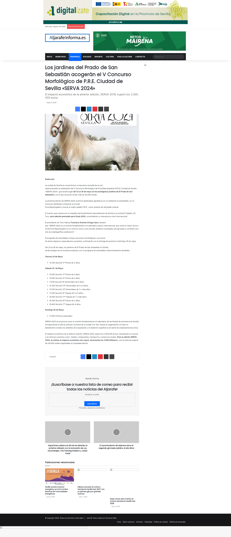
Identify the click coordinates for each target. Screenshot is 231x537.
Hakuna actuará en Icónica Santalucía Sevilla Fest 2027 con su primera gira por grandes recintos (91, 490)
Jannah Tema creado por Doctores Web (101, 518)
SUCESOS (87, 57)
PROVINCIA (75, 57)
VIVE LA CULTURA (124, 57)
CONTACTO (140, 57)
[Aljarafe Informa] (67, 38)
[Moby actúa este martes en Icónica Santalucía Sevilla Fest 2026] (124, 482)
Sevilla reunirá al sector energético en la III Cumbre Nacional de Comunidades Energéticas (56, 490)
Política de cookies (161, 522)
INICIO (49, 57)
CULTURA (110, 57)
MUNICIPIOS (60, 57)
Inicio (119, 522)
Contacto (139, 522)
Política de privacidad (177, 522)
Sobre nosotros (128, 522)
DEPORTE (99, 57)
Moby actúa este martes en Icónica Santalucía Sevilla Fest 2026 (122, 501)
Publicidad (148, 522)
